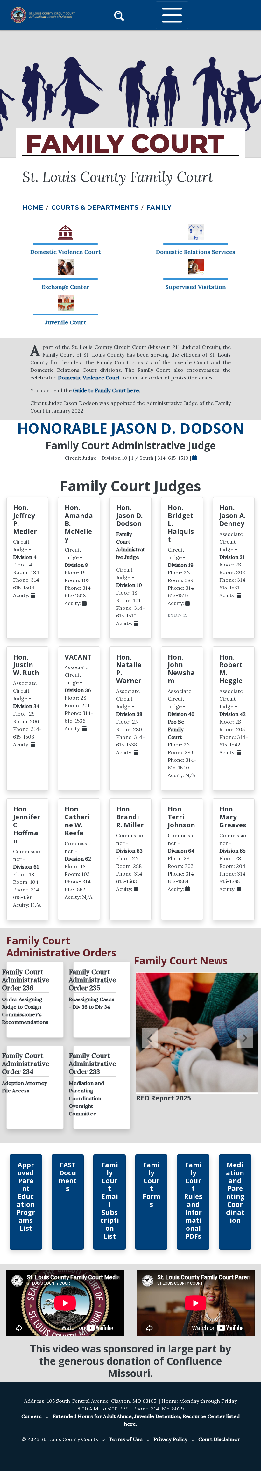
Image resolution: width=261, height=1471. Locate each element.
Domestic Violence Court (89, 377)
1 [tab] (183, 1112)
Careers (31, 1416)
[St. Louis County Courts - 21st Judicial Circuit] (34, 15)
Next (245, 1038)
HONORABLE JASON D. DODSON (130, 428)
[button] (119, 15)
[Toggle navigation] (172, 15)
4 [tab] (211, 1112)
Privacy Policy (170, 1439)
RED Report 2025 (163, 1097)
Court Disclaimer (219, 1439)
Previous (150, 1038)
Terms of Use (126, 1439)
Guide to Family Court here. (106, 390)
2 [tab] (192, 1112)
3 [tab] (202, 1112)
